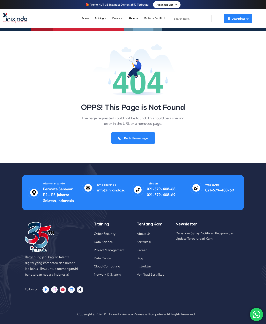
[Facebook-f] (45, 289)
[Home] (15, 18)
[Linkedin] (71, 289)
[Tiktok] (80, 289)
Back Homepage (135, 138)
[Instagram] (54, 289)
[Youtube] (63, 289)
